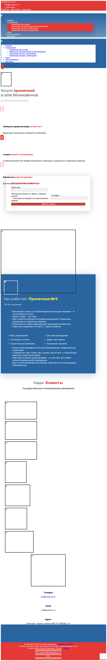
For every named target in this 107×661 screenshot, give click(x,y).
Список (66, 648)
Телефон (55, 195)
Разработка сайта (64, 644)
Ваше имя (15, 187)
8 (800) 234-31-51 (48, 597)
